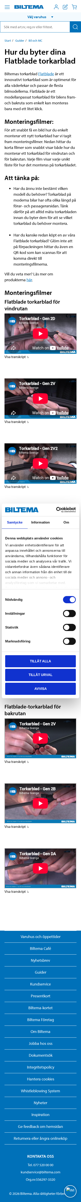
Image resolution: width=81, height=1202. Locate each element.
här (29, 279)
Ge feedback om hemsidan (40, 1126)
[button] (40, 16)
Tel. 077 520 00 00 (40, 1165)
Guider (19, 41)
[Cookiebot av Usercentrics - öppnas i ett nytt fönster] (57, 510)
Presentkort (40, 995)
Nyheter (40, 1102)
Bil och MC (35, 41)
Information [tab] (40, 522)
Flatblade (46, 73)
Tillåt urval (40, 675)
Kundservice (40, 984)
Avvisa (40, 689)
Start (7, 41)
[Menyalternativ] (7, 7)
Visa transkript (15, 356)
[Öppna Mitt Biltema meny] (56, 7)
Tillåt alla (40, 661)
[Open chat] (70, 1191)
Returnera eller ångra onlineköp (40, 1138)
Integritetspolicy (40, 1067)
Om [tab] (66, 522)
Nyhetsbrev (40, 960)
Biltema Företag (40, 1019)
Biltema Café (40, 948)
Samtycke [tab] (14, 522)
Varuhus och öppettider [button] (41, 936)
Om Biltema (40, 1031)
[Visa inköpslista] (65, 7)
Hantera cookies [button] (40, 1079)
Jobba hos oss (40, 1043)
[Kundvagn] (74, 7)
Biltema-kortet (40, 1007)
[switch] (69, 613)
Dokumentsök (40, 1055)
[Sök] (75, 26)
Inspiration (41, 1114)
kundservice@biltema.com (40, 1172)
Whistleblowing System (40, 1090)
